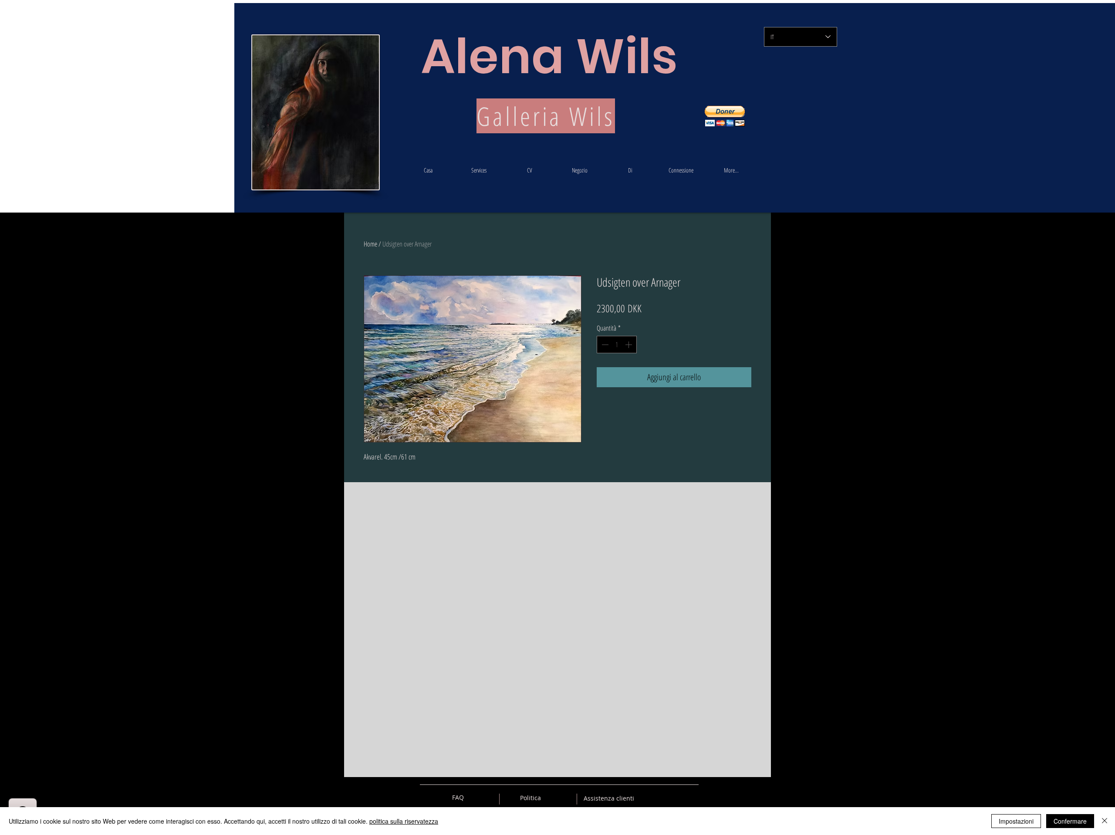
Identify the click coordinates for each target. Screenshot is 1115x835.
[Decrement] (604, 344)
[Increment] (629, 344)
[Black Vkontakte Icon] (646, 797)
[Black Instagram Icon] (692, 797)
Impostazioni (1016, 821)
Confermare (1070, 821)
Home (370, 244)
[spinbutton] (616, 344)
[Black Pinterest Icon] (677, 797)
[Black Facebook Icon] (661, 797)
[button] (725, 116)
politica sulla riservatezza (403, 821)
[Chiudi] (1104, 821)
